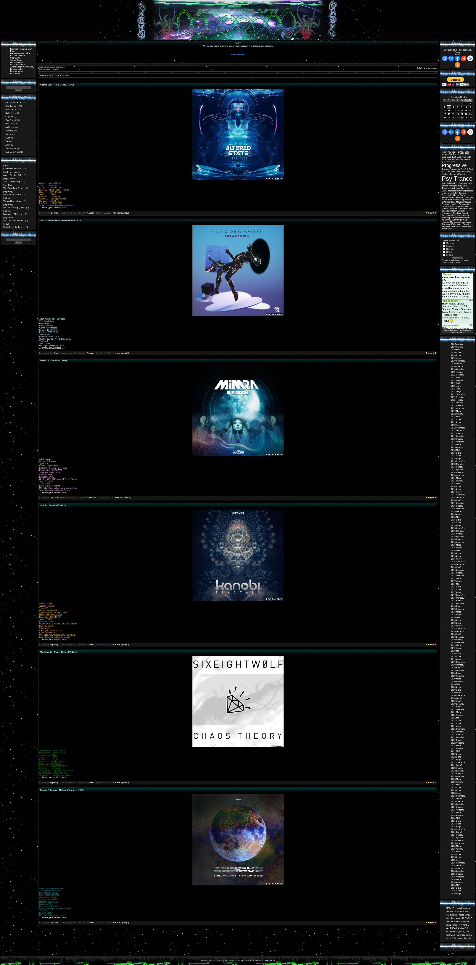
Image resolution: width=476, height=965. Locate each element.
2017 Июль (456, 589)
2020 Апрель (457, 681)
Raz (444, 215)
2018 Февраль (457, 609)
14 (462, 110)
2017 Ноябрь (457, 601)
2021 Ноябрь (457, 734)
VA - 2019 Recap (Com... (14, 208)
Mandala (451, 226)
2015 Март (456, 511)
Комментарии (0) (121, 213)
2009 (449, 157)
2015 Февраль (457, 509)
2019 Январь (457, 640)
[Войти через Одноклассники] (457, 65)
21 (462, 114)
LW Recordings (449, 202)
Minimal (459, 202)
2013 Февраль (457, 442)
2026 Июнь (456, 888)
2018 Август (456, 626)
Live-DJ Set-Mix (12, 152)
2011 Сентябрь (458, 394)
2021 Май (455, 718)
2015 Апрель (457, 514)
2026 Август (456, 893)
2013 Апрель (457, 447)
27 (457, 118)
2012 (469, 183)
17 (445, 114)
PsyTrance (453, 152)
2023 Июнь (456, 787)
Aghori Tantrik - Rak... (13, 175)
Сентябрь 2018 (458, 97)
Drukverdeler (465, 204)
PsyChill (464, 169)
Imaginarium (451, 211)
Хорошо (450, 246)
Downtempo (455, 169)
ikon (444, 211)
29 (466, 118)
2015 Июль (456, 522)
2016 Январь (457, 539)
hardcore (453, 186)
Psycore (454, 174)
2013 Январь (457, 439)
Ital (443, 220)
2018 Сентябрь (458, 628)
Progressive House (450, 195)
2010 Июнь (456, 352)
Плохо (449, 252)
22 (466, 114)
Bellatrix (466, 217)
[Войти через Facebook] (457, 58)
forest (444, 152)
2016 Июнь (456, 553)
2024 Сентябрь (458, 829)
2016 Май (455, 550)
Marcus (453, 222)
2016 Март (456, 545)
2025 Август (456, 860)
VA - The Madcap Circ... (14, 221)
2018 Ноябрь (457, 634)
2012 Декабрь (457, 436)
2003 (459, 157)
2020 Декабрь (457, 704)
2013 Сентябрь (458, 461)
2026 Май (455, 885)
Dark (471, 169)
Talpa (444, 226)
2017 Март (456, 578)
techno (445, 154)
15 (466, 110)
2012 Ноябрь (457, 433)
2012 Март (456, 411)
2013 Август (456, 458)
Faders (469, 226)
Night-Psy (9, 113)
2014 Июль (456, 489)
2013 (460, 186)
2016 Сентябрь (458, 561)
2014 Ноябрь (457, 500)
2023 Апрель (457, 782)
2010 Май (455, 350)
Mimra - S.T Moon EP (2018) (53, 361)
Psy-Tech (9, 124)
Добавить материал (427, 68)
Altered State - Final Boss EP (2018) (57, 85)
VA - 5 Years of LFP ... (13, 195)
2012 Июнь (456, 419)
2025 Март (456, 846)
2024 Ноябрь (457, 835)
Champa (458, 215)
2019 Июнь (456, 654)
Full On (8, 131)
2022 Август (456, 759)
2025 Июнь (456, 854)
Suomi (8, 134)
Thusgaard (447, 224)
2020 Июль (456, 690)
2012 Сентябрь (458, 428)
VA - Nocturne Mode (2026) (458, 915)
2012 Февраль (457, 408)
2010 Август (456, 358)
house (444, 200)
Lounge (468, 171)
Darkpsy (463, 183)
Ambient (9, 127)
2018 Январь (457, 606)
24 (445, 118)
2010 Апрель (457, 347)
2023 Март (456, 779)
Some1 (448, 220)
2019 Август (456, 659)
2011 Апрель (457, 380)
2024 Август (456, 826)
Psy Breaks (460, 193)
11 (449, 110)
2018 (50, 75)
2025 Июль (456, 857)
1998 (452, 171)
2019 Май (455, 651)
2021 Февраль (457, 709)
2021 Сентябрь (458, 729)
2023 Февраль (457, 776)
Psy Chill (446, 183)
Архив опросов (461, 260)
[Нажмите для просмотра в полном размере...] (238, 179)
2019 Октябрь (457, 665)
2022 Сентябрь (458, 762)
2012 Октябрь (457, 430)
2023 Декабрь (457, 804)
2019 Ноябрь (457, 667)
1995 (457, 171)
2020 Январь (457, 673)
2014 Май (455, 483)
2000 (462, 171)
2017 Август (456, 592)
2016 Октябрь (457, 564)
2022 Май (455, 751)
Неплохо (450, 249)
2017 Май (455, 584)
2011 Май (455, 383)
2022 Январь (457, 740)
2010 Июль (456, 355)
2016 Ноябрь (457, 567)
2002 (467, 152)
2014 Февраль (457, 475)
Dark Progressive (450, 191)
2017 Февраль (457, 575)
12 (453, 110)
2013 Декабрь (457, 469)
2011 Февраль (457, 375)
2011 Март (456, 377)
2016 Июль (456, 556)
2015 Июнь (456, 520)
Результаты (447, 260)
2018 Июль (456, 623)
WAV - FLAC (11, 148)
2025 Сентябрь (458, 863)
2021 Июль (456, 723)
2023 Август (456, 793)
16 (470, 110)
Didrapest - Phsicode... (13, 214)
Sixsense (468, 208)
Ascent (445, 208)
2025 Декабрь (457, 871)
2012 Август (456, 425)
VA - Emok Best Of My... (14, 188)
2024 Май (455, 818)
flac (462, 152)
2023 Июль (456, 790)
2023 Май (455, 785)
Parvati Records (465, 191)
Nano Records (456, 197)
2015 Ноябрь (457, 534)
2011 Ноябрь (457, 400)
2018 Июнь (456, 620)
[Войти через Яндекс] (464, 58)
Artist (7, 145)
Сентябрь (59, 75)
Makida (455, 204)
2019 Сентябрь (458, 662)
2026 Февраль (457, 877)
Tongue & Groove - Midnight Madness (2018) (62, 790)
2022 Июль (456, 757)
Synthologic (457, 220)
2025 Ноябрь (457, 868)
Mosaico (467, 202)
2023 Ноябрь (457, 801)
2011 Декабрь (457, 403)
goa (443, 161)
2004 (444, 159)
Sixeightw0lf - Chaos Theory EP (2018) (58, 652)
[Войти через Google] (470, 58)
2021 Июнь (456, 720)
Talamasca (457, 224)
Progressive (454, 165)
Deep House (465, 200)
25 (449, 118)
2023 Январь (457, 773)
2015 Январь (457, 506)
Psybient (446, 174)
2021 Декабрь (457, 737)
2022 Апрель (457, 748)
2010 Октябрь (457, 364)
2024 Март (456, 812)
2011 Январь (457, 372)
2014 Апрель (457, 481)
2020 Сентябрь (458, 695)
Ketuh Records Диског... (14, 227)
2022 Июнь (456, 754)
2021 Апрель (457, 715)
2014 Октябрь (457, 497)
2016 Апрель (457, 548)
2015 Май (455, 517)
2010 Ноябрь (457, 366)
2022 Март (456, 746)
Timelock (457, 213)
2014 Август (456, 492)
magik (465, 220)
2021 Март (456, 712)
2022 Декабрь (457, 771)
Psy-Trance (10, 109)
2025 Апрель (457, 849)
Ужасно (449, 255)
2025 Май (455, 851)
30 (470, 118)
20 (457, 114)
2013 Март (456, 444)
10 (445, 110)
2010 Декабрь (457, 369)
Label (7, 138)
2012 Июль (456, 422)
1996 (454, 157)
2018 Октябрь (457, 631)
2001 (462, 154)
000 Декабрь (457, 344)
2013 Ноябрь (457, 467)
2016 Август (456, 559)
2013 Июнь (456, 453)
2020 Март (456, 679)
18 (449, 114)
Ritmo (452, 206)
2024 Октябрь (457, 832)
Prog (451, 188)
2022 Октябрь (457, 765)
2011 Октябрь (457, 397)
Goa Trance (10, 106)
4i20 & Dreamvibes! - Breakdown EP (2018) (60, 220)
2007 (467, 154)
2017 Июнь (456, 587)
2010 (444, 171)
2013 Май (455, 450)
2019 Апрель (457, 648)
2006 (456, 159)
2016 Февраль (457, 542)
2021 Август (456, 726)
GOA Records (448, 193)
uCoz (272, 960)
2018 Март (456, 612)
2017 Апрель (457, 581)
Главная (42, 75)
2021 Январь (457, 706)
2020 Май (455, 684)
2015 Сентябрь (458, 528)
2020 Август (456, 693)
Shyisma (460, 206)
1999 (453, 161)
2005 (444, 157)
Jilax (466, 206)
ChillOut (450, 159)
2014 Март (456, 478)
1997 (448, 161)
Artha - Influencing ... (12, 182)
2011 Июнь (456, 386)
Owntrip (461, 211)
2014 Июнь (456, 486)
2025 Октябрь (457, 865)
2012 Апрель (457, 414)
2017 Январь (457, 573)
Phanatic (446, 222)
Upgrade (450, 215)
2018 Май (455, 617)
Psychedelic (464, 159)
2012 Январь (457, 405)
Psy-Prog (9, 120)
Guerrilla (465, 213)
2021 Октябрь (457, 732)
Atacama (461, 222)
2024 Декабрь (457, 838)
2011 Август (456, 391)
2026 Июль (456, 891)
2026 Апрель (457, 882)
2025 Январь (457, 840)
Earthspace (447, 213)
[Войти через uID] (445, 58)
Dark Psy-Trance (13, 102)
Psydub (461, 174)
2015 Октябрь (457, 531)
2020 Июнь (456, 687)
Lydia (468, 222)
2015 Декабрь (457, 536)
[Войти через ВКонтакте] (451, 58)
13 (457, 110)
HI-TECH (454, 183)
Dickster (445, 206)
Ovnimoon (446, 204)
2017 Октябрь (457, 598)
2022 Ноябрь (457, 768)
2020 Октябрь (457, 698)
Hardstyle (468, 197)
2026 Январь (457, 874)
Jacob (461, 208)
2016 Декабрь (457, 570)
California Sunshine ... (13, 168)
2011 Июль (456, 389)
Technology (460, 226)
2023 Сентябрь (458, 796)
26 (453, 118)
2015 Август (456, 525)
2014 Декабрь (457, 503)
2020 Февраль (457, 676)
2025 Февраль (457, 843)
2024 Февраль (457, 810)
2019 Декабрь (457, 670)
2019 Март (456, 645)
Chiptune (9, 116)
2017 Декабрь (457, 603)
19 (453, 114)
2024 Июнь (456, 821)
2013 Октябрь (457, 464)
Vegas (450, 217)
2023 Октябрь (457, 799)
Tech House (453, 200)
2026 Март (456, 879)
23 (470, 114)
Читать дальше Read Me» (53, 208)
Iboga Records (461, 188)
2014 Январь (457, 472)
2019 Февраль (457, 642)
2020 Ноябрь (457, 701)
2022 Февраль (457, 743)
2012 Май (455, 416)
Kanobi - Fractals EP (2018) (53, 505)
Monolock (453, 208)
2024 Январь (457, 807)
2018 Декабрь (457, 637)
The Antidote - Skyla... (13, 201)
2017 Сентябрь (458, 595)
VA (6, 141)
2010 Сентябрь (458, 361)
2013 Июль (456, 456)
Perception (458, 217)
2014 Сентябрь (458, 495)
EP (459, 152)
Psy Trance (457, 178)
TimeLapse (447, 229)
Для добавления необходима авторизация (457, 331)
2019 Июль (456, 656)
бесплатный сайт (260, 960)
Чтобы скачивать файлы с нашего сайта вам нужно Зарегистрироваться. (238, 46)
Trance (445, 186)
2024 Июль (456, 824)
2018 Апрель (457, 614)
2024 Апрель (457, 815)
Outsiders (467, 224)
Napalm (90, 213)
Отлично (450, 243)
